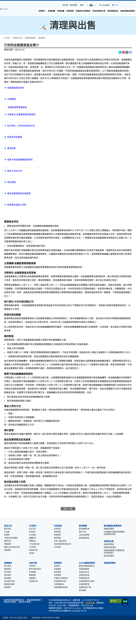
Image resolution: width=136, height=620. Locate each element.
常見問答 (7, 572)
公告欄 (6, 532)
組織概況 (32, 538)
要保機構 (83, 526)
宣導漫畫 (60, 11)
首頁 (8, 38)
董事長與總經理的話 (86, 566)
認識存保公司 (84, 572)
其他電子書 (33, 581)
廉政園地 (7, 578)
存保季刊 (32, 566)
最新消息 (7, 529)
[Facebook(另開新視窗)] (127, 52)
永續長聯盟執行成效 (86, 581)
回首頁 (65, 5)
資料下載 (82, 532)
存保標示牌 (33, 550)
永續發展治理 (84, 575)
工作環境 (32, 547)
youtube (113, 5)
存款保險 (57, 529)
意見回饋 (82, 590)
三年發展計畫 (34, 544)
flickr (116, 5)
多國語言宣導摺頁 (83, 11)
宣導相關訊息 (112, 11)
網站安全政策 (10, 602)
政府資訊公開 (9, 581)
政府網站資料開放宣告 (14, 600)
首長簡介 (32, 532)
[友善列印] (130, 52)
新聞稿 (6, 535)
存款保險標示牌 (98, 11)
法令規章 (57, 547)
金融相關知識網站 (127, 11)
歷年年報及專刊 (35, 569)
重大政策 (7, 566)
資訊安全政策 (25, 602)
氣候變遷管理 (84, 584)
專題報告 (32, 575)
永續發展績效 (84, 569)
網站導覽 (73, 5)
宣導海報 (70, 11)
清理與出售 (17, 38)
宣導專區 (58, 563)
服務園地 (8, 563)
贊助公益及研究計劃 (12, 547)
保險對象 (57, 532)
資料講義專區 (84, 538)
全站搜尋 (106, 5)
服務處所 (7, 587)
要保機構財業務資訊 (113, 526)
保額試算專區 (110, 563)
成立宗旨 (32, 529)
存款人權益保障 (60, 541)
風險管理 (57, 538)
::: (1, 2)
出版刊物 (33, 563)
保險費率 (57, 535)
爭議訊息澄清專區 (11, 538)
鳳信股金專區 (109, 556)
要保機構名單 (84, 529)
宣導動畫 (51, 11)
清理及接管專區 (110, 547)
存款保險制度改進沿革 (62, 544)
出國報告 (32, 578)
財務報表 (7, 550)
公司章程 (32, 535)
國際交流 (7, 541)
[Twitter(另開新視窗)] (120, 52)
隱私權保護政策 (34, 600)
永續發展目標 (84, 578)
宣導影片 (42, 11)
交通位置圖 (90, 603)
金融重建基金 (30, 38)
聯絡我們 (7, 569)
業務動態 (7, 544)
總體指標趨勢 (109, 529)
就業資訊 (7, 575)
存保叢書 (32, 572)
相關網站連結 (9, 584)
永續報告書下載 (85, 587)
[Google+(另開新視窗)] (123, 52)
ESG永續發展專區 (87, 563)
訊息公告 (8, 526)
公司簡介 (33, 526)
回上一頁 (68, 509)
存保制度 (58, 526)
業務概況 (32, 541)
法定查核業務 (84, 535)
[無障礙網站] (115, 601)
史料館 (31, 553)
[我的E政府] (124, 602)
